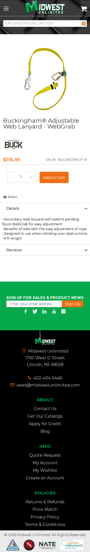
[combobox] (45, 23)
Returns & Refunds (45, 501)
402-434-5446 (47, 377)
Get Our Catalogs (45, 416)
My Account (45, 462)
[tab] (45, 208)
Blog (45, 431)
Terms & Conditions (45, 524)
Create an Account (45, 477)
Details (12, 208)
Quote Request (45, 455)
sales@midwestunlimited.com (48, 385)
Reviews (14, 250)
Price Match (45, 509)
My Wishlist (45, 470)
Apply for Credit (45, 423)
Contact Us (45, 408)
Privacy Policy (45, 516)
